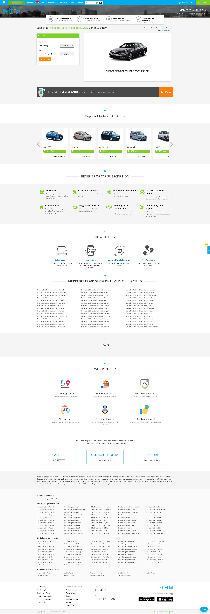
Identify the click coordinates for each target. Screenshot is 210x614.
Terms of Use (71, 593)
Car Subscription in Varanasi (45, 565)
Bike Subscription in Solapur (45, 531)
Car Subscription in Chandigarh (100, 544)
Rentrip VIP (32, 2)
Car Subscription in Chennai (126, 544)
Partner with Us (71, 590)
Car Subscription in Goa (153, 546)
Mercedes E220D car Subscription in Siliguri (139, 319)
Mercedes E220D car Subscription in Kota (94, 308)
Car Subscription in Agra (71, 541)
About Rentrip (41, 587)
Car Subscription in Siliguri (99, 560)
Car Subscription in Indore (154, 549)
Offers (72, 3)
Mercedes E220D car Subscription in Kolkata (50, 308)
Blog (42, 3)
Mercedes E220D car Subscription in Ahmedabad (96, 290)
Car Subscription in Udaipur (127, 562)
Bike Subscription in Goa (153, 512)
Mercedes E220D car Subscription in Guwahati (51, 303)
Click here (167, 30)
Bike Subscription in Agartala (45, 507)
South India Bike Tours (124, 576)
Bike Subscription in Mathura (45, 523)
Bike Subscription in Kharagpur (127, 517)
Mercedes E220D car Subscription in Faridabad (140, 298)
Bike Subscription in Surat (99, 531)
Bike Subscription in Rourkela (127, 528)
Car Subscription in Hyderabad (127, 549)
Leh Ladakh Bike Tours (44, 573)
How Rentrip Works (43, 593)
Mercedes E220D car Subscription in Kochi (139, 306)
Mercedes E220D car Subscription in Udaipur (140, 324)
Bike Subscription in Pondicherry (101, 525)
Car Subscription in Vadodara (155, 562)
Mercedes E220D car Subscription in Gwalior (95, 303)
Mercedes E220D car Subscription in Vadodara (51, 327)
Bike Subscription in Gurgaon (46, 515)
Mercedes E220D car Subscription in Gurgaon (140, 300)
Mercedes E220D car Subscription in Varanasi (95, 327)
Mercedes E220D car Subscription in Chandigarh (51, 295)
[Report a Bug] (154, 612)
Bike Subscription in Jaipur (72, 517)
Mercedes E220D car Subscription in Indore (139, 303)
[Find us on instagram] (171, 587)
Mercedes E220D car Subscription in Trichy (94, 324)
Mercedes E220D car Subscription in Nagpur (94, 311)
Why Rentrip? (41, 590)
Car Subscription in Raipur (45, 560)
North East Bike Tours (123, 573)
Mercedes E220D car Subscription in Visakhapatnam (142, 327)
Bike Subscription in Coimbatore (156, 510)
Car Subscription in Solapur (126, 560)
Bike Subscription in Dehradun (46, 512)
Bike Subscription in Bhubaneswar (74, 510)
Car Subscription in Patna (71, 557)
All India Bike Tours (69, 576)
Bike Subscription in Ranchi (72, 528)
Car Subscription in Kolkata (126, 552)
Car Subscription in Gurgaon (45, 549)
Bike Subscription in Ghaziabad (128, 512)
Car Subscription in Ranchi (72, 560)
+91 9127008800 (106, 599)
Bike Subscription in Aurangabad (128, 507)
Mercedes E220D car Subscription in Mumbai (50, 311)
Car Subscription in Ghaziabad (127, 546)
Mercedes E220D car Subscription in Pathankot (95, 314)
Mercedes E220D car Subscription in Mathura (140, 308)
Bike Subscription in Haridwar (127, 515)
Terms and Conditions (44, 599)
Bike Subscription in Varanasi (100, 533)
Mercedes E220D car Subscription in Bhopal (94, 293)
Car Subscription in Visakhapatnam (74, 565)
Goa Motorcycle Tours (97, 576)
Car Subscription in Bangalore (155, 541)
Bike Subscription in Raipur (45, 528)
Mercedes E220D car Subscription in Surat (139, 321)
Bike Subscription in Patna (72, 525)
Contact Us (63, 3)
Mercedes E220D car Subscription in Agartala (50, 290)
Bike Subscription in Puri (153, 525)
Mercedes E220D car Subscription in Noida (50, 314)
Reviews (80, 3)
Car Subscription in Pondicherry (101, 557)
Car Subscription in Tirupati (72, 562)
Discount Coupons (72, 599)
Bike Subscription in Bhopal (45, 510)
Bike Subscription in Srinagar (72, 531)
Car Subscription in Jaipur (44, 552)
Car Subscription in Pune (153, 557)
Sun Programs (168, 612)
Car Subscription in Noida (44, 557)
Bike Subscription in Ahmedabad (101, 507)
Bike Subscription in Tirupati (127, 531)
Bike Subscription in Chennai (127, 510)
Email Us (101, 590)
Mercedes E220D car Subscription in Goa (93, 300)
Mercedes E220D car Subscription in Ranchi (94, 319)
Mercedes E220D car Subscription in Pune (139, 316)
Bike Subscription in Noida (154, 523)
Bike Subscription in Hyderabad (155, 515)
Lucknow (190, 13)
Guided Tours (51, 3)
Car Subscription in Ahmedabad (101, 541)
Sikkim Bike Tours (149, 573)
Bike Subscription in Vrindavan (155, 533)
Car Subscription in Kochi (99, 552)
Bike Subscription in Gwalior (99, 515)
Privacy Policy (41, 602)
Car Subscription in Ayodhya (127, 541)
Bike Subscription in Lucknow (127, 520)
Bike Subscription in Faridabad (100, 512)
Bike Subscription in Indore (45, 517)
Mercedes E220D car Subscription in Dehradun (51, 298)
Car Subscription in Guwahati (73, 549)
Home (179, 13)
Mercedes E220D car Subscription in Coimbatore (141, 295)
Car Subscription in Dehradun (46, 546)
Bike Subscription (42, 499)
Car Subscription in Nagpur (126, 554)
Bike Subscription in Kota (71, 520)
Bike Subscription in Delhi (72, 512)
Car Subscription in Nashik (154, 554)
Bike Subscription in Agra (71, 507)
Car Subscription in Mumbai (99, 554)
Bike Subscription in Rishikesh (100, 528)
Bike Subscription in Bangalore (155, 507)
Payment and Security (44, 596)
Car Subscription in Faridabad (100, 546)
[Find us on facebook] (160, 587)
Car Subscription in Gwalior (99, 549)
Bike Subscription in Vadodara (73, 533)
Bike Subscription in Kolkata (45, 520)
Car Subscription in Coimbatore (155, 544)
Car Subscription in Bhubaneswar (74, 544)
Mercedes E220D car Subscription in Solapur (50, 321)
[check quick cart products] (191, 2)
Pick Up (41, 42)
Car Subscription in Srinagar (154, 560)
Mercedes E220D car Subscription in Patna (139, 314)
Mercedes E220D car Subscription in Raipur (50, 319)
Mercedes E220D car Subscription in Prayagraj (95, 316)
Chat (204, 609)
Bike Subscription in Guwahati (73, 515)
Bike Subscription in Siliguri (154, 528)
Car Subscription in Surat (44, 562)
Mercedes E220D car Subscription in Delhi (94, 298)
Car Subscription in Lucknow (45, 554)
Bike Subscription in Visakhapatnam (129, 533)
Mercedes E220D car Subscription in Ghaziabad (51, 300)
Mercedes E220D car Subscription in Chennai (95, 295)
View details (58, 156)
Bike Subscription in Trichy (154, 531)
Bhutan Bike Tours (42, 576)
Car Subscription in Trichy (99, 562)
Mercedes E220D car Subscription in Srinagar (95, 321)
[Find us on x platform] (166, 587)
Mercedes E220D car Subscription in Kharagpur (95, 306)
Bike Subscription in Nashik (126, 523)
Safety (68, 596)
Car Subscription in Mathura (72, 554)
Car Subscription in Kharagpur (73, 552)
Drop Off (42, 50)
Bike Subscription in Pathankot (46, 525)
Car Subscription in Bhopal (45, 544)
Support (68, 602)
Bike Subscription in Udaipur (45, 533)
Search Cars (46, 59)
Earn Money (166, 92)
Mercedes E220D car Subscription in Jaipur (50, 306)
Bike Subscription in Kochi (153, 517)
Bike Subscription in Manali (154, 520)
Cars (183, 13)
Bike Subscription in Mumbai (72, 523)
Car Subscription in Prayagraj (127, 557)
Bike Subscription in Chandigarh (101, 510)
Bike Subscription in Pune (126, 525)
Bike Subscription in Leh (98, 520)
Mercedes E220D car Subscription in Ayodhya (140, 290)
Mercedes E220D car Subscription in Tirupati (50, 324)
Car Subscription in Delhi (71, 546)
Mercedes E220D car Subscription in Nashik (139, 311)
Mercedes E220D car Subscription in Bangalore (51, 293)
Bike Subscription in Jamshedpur (101, 517)
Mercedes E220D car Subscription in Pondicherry (52, 316)
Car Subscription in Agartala (45, 541)
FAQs (208, 250)
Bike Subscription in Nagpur (99, 523)
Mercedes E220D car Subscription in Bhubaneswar (141, 293)
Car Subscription (53, 499)
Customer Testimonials (74, 587)
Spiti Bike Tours (68, 573)
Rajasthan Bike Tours (96, 573)
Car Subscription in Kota (153, 552)
